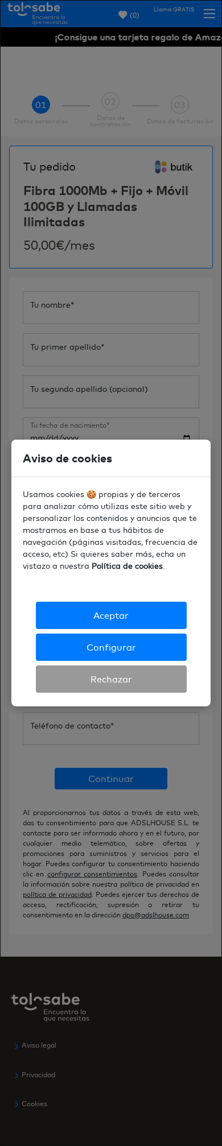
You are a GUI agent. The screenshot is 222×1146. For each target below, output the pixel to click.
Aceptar (111, 615)
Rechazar (111, 679)
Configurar (111, 647)
